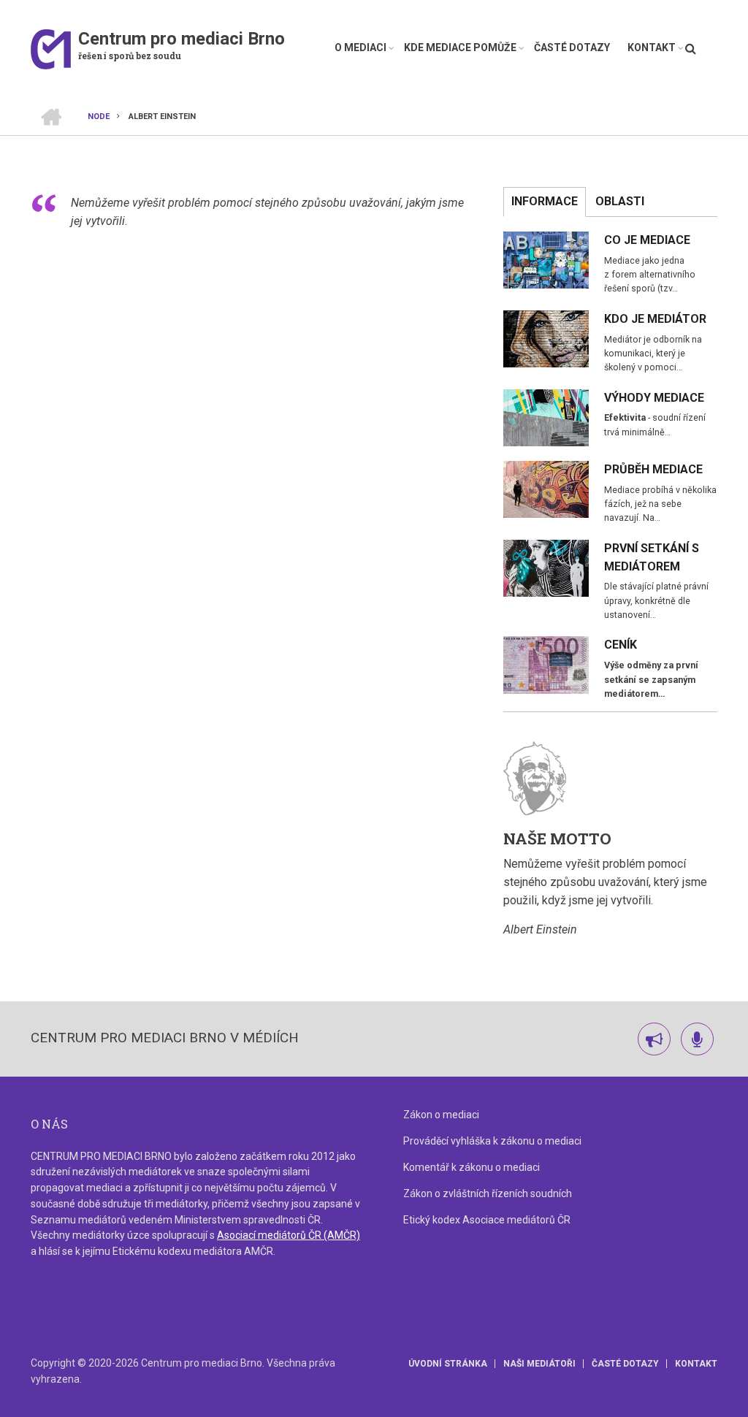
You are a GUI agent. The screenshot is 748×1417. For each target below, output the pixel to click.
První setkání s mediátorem (651, 557)
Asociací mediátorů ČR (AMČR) (288, 1235)
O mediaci (360, 47)
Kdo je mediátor (655, 319)
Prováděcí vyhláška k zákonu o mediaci (492, 1141)
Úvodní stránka (447, 1363)
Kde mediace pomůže (460, 47)
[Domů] (51, 49)
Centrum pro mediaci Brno (181, 38)
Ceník (620, 645)
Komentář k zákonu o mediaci (471, 1167)
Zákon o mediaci (441, 1114)
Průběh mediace (653, 469)
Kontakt (651, 47)
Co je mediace (647, 240)
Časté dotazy (572, 47)
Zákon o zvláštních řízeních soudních (487, 1193)
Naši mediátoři (539, 1363)
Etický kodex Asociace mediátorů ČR (486, 1220)
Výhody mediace (654, 398)
